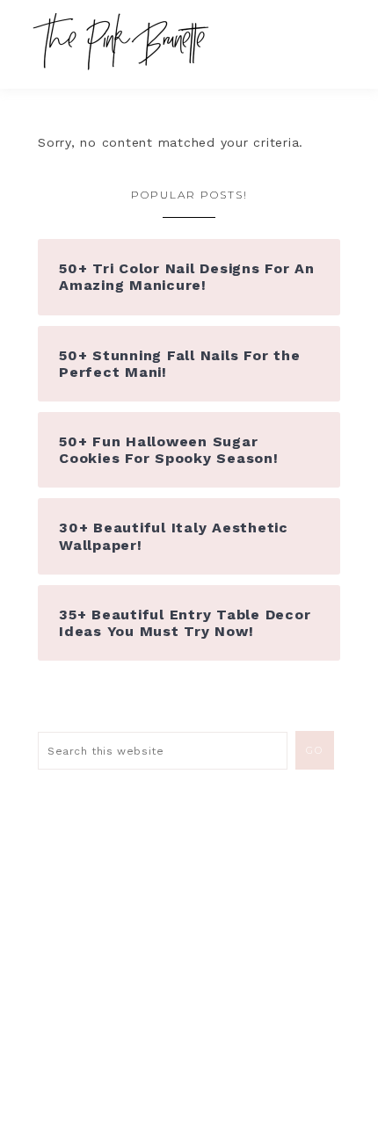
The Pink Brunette (125, 41)
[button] (335, 35)
